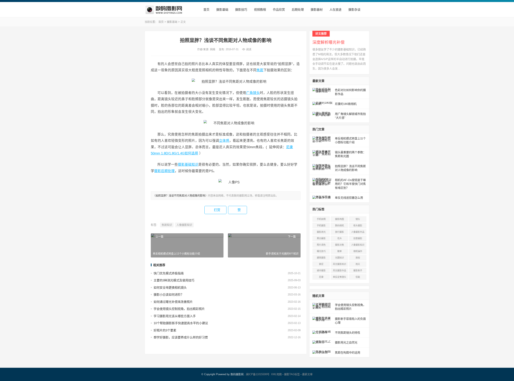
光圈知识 (339, 257)
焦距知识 (167, 224)
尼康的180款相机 (346, 103)
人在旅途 (335, 9)
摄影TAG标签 (292, 374)
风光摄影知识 (339, 264)
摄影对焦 (339, 245)
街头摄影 (357, 225)
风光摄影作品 (339, 270)
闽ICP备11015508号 (257, 374)
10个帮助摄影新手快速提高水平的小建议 (181, 323)
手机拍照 (321, 219)
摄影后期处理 (164, 171)
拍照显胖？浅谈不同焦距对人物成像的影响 (180, 195)
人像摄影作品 (357, 232)
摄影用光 (321, 232)
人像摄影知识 (184, 224)
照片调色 (321, 245)
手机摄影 (321, 225)
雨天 (358, 264)
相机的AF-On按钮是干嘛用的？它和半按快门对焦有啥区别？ (350, 183)
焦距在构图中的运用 (347, 352)
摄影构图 (339, 219)
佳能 (358, 277)
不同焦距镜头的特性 (347, 332)
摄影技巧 (240, 9)
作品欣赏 (278, 9)
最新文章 (307, 374)
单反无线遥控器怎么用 (349, 197)
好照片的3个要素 (165, 330)
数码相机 (339, 225)
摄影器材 (316, 9)
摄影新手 (357, 270)
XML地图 (276, 374)
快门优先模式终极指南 (169, 273)
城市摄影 (321, 270)
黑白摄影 (321, 238)
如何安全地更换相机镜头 (170, 287)
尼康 (321, 277)
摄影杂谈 (354, 9)
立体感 (224, 140)
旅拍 (358, 257)
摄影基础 (221, 9)
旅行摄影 (339, 232)
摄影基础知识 (188, 164)
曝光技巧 (321, 251)
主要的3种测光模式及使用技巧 (174, 280)
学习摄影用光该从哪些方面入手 (175, 316)
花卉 (339, 238)
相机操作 (357, 251)
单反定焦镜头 (339, 277)
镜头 (256, 93)
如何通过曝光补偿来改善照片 (173, 301)
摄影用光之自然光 (346, 342)
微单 (339, 251)
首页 (206, 9)
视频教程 (259, 9)
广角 (249, 93)
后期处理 (297, 9)
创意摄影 (357, 238)
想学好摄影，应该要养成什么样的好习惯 (181, 337)
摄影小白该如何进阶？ (169, 294)
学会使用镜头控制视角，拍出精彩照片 (179, 309)
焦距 (260, 70)
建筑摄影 (321, 257)
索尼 (321, 264)
